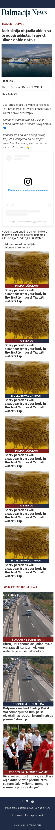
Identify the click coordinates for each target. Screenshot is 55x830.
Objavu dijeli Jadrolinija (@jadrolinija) (28, 221)
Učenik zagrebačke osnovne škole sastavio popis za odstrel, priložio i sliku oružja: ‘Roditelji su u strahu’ (24, 235)
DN (11, 80)
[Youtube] (32, 801)
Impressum (18, 815)
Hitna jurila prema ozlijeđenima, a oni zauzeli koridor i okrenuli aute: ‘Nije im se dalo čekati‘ (27, 647)
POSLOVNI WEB (34, 825)
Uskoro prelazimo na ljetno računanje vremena (20, 246)
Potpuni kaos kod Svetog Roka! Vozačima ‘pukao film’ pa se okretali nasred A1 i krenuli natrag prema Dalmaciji (28, 713)
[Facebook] (22, 801)
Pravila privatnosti (34, 815)
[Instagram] (27, 801)
